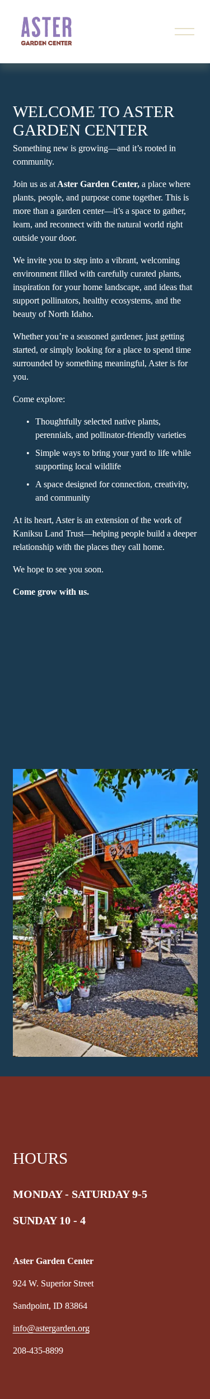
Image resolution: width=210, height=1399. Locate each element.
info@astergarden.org (51, 1328)
